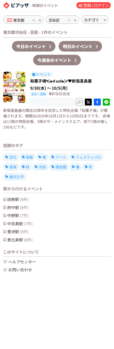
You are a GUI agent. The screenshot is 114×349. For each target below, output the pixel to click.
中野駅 (18, 215)
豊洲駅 (18, 231)
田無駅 (18, 199)
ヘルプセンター (22, 261)
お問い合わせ (20, 269)
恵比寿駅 (20, 239)
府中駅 (18, 207)
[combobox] (25, 20)
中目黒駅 (20, 223)
